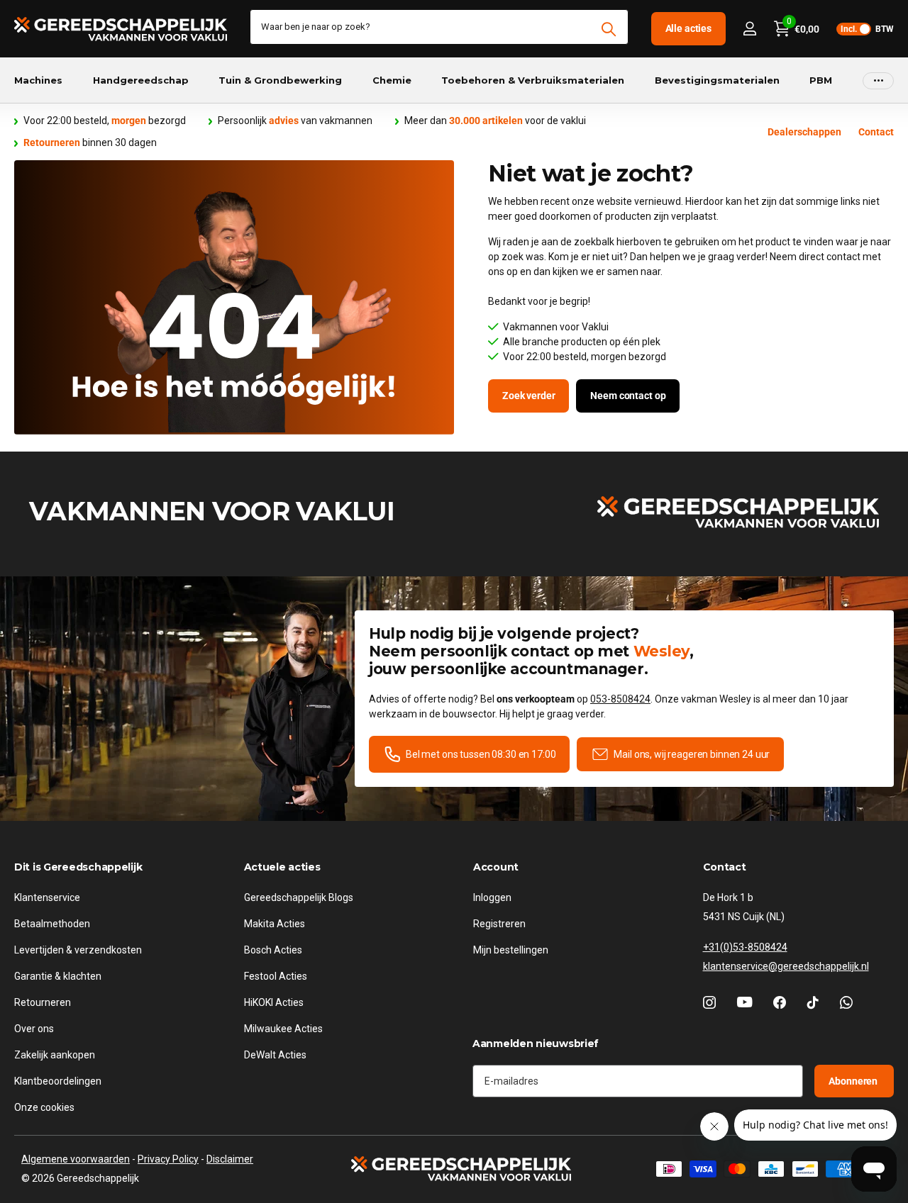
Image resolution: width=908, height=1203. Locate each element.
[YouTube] (744, 1002)
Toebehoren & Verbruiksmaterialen (532, 80)
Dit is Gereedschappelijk (78, 867)
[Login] (749, 29)
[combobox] (439, 27)
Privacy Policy (168, 1159)
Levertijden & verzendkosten (78, 950)
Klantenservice (47, 897)
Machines (38, 80)
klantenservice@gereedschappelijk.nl (786, 966)
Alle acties (688, 28)
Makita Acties (274, 923)
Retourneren (42, 1002)
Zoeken (609, 29)
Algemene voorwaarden (75, 1159)
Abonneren (854, 1080)
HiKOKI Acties (274, 1002)
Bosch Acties (273, 950)
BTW (867, 29)
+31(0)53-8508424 (745, 947)
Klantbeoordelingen (57, 1081)
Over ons (34, 1028)
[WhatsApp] (846, 1002)
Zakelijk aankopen (54, 1055)
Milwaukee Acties (283, 1028)
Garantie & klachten (57, 976)
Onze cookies (44, 1107)
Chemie (391, 80)
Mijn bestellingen (510, 950)
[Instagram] (709, 1002)
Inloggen (492, 897)
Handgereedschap (141, 80)
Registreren (499, 923)
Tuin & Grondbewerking (280, 80)
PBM (820, 80)
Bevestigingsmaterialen (717, 80)
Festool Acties (275, 976)
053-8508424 (620, 699)
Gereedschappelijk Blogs (298, 897)
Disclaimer (229, 1159)
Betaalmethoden (52, 923)
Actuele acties (282, 867)
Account (496, 867)
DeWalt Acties (275, 1055)
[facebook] (779, 1002)
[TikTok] (813, 1002)
